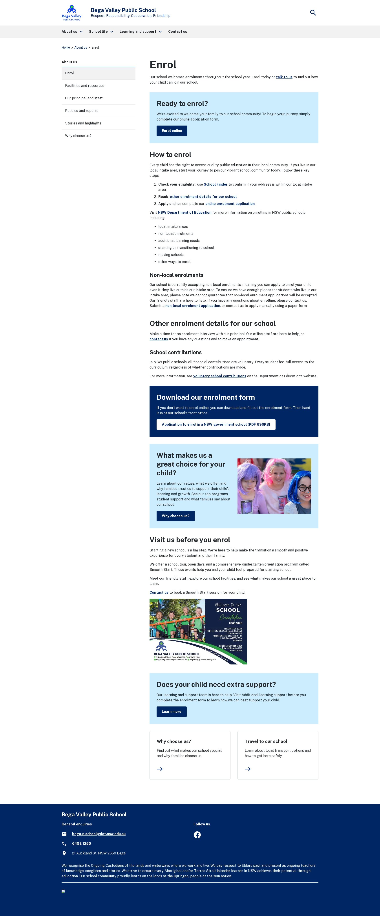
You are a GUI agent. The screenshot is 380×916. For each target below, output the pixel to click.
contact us (159, 339)
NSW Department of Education (184, 212)
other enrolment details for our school (203, 197)
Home (66, 47)
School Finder (216, 184)
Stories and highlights (83, 123)
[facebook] (197, 837)
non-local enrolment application (192, 306)
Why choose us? (176, 516)
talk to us (284, 77)
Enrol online (172, 131)
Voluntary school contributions (219, 376)
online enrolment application (230, 204)
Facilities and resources (84, 86)
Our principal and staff (84, 98)
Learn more (171, 712)
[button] (72, 32)
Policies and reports (81, 111)
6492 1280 (81, 843)
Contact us (159, 592)
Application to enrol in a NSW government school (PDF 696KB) (216, 424)
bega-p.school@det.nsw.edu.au (99, 834)
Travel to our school (266, 741)
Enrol (69, 73)
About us (80, 47)
